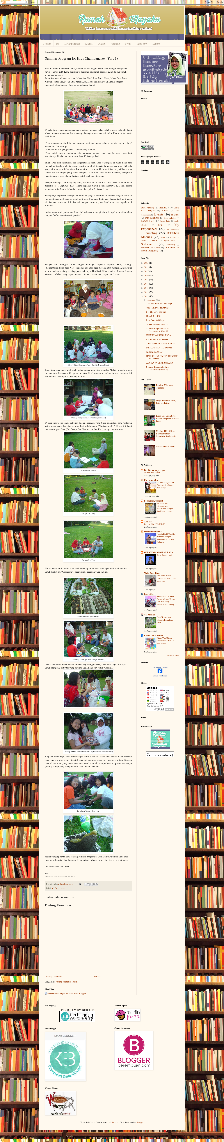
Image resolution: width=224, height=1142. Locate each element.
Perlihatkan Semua (173, 655)
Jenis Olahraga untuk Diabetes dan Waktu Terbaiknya (165, 485)
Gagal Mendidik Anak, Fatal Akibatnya (166, 401)
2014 (146, 283)
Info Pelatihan (152, 217)
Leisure (156, 43)
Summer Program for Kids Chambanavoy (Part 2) (157, 329)
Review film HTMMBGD (154, 524)
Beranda (47, 43)
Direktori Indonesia (153, 531)
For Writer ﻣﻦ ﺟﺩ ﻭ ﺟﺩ (154, 470)
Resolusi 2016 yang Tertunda (164, 386)
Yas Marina (149, 614)
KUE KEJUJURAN (154, 351)
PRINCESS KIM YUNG (157, 339)
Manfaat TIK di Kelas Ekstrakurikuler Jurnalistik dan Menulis (166, 434)
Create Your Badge (160, 676)
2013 (146, 287)
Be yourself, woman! (153, 500)
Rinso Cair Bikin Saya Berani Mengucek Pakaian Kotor (167, 418)
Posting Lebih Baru (54, 976)
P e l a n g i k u (151, 479)
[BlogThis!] (88, 884)
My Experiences (72, 43)
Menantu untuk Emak (165, 446)
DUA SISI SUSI (153, 315)
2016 (146, 275)
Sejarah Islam (169, 240)
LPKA (160, 225)
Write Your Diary (152, 573)
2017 (146, 271)
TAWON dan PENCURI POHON (160, 343)
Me (57, 43)
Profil (163, 237)
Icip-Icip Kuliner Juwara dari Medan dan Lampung (166, 578)
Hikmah (175, 214)
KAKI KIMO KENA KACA (158, 335)
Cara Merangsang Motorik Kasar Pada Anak (165, 620)
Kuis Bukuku (170, 217)
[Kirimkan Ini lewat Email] (85, 884)
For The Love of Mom (156, 311)
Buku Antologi (147, 207)
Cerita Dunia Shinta (153, 635)
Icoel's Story (149, 593)
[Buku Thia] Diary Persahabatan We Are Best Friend (165, 641)
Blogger (140, 1122)
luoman (115, 1122)
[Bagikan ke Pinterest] (96, 884)
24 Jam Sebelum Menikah (157, 324)
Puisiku (155, 240)
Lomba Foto (165, 221)
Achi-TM (148, 521)
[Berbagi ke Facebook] (93, 884)
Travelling (171, 244)
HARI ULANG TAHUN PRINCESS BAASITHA (162, 357)
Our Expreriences (172, 229)
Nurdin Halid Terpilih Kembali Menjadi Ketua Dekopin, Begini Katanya (166, 537)
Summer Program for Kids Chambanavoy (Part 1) (157, 368)
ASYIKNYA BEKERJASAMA (159, 362)
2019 (146, 267)
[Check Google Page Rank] (147, 149)
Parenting (115, 43)
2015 (146, 279)
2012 (146, 292)
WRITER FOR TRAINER (157, 307)
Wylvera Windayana (160, 667)
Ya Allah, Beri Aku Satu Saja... (160, 303)
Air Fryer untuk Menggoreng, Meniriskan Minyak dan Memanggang (165, 507)
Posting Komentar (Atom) (67, 981)
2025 (146, 262)
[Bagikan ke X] (90, 884)
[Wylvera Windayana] (160, 672)
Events (128, 43)
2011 (146, 296)
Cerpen (165, 210)
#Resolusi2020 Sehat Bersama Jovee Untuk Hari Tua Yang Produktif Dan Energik (166, 600)
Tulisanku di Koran (150, 247)
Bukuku (101, 43)
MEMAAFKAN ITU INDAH (159, 347)
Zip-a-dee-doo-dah (164, 554)
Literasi (88, 43)
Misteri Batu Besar (152, 472)
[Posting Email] (80, 884)
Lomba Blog (147, 220)
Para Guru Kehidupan (155, 320)
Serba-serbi (142, 43)
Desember (151, 299)
